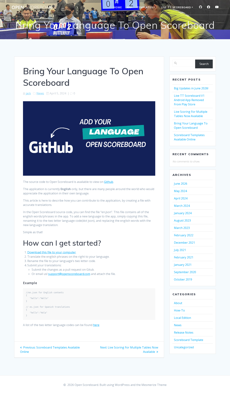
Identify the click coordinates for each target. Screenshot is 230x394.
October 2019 (183, 279)
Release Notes (183, 332)
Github (108, 182)
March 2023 (182, 228)
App (129, 7)
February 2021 (183, 257)
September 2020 (185, 272)
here (96, 325)
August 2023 (182, 220)
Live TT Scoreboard (176, 7)
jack (28, 93)
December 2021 (184, 243)
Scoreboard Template (188, 340)
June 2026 (180, 184)
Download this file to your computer (51, 252)
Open (33, 7)
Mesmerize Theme (154, 385)
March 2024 (182, 206)
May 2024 (180, 191)
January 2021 (183, 265)
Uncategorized (184, 347)
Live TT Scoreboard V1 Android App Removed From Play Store (189, 100)
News (40, 93)
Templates (145, 7)
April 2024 (180, 198)
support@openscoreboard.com (69, 274)
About (178, 303)
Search (204, 64)
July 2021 (180, 250)
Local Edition (182, 318)
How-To (179, 310)
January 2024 (183, 213)
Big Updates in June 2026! (191, 88)
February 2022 (183, 235)
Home (118, 7)
